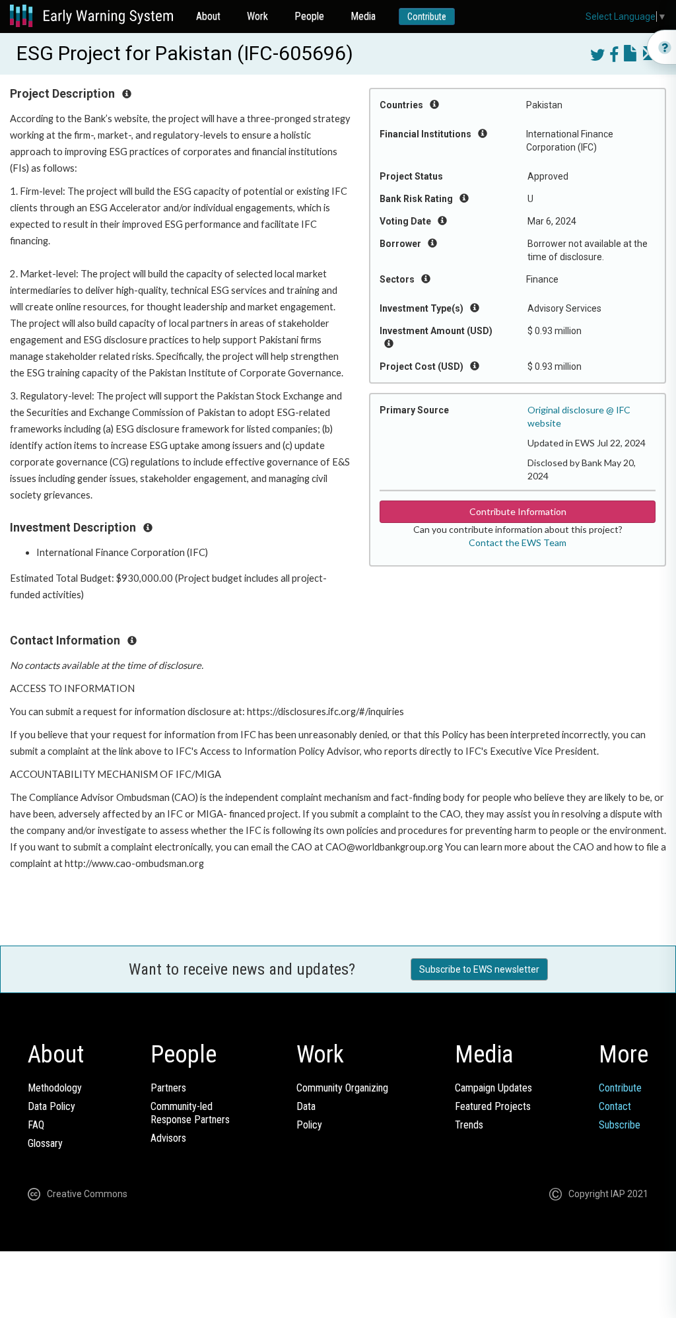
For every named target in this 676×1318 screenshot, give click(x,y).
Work (257, 16)
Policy (309, 1125)
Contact (615, 1106)
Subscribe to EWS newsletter (479, 969)
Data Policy (51, 1106)
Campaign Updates (493, 1088)
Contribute (426, 16)
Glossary (45, 1143)
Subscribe (619, 1125)
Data (306, 1106)
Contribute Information (517, 511)
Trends (469, 1125)
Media (363, 16)
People (309, 16)
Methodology (55, 1088)
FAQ (36, 1125)
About (208, 16)
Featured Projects (493, 1106)
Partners (168, 1088)
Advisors (168, 1138)
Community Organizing (342, 1088)
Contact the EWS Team (517, 542)
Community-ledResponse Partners (190, 1113)
